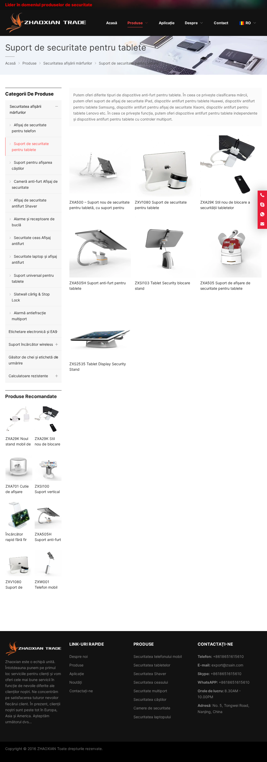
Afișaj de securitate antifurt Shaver (29, 203)
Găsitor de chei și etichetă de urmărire (33, 360)
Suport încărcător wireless (31, 344)
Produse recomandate (31, 396)
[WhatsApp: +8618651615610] (262, 214)
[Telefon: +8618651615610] (262, 195)
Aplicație (76, 673)
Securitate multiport (150, 691)
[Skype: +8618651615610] (262, 205)
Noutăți (75, 682)
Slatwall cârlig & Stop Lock (31, 297)
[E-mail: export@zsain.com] (262, 224)
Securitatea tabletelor (152, 665)
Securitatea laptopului (152, 717)
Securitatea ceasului (151, 682)
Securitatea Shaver (150, 673)
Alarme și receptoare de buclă (33, 222)
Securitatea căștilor (150, 699)
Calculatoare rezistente (28, 376)
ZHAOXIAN (46, 748)
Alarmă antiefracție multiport (29, 316)
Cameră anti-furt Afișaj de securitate (35, 184)
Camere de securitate (152, 708)
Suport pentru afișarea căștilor (32, 165)
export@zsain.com (227, 665)
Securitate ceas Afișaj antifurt (31, 240)
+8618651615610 (226, 673)
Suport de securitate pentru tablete (30, 146)
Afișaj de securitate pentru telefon (29, 128)
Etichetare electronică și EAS (33, 331)
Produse (76, 665)
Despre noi (78, 656)
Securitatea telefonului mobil (158, 656)
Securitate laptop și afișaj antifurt (34, 259)
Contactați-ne (81, 691)
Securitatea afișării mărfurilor (25, 109)
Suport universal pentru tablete (33, 278)
